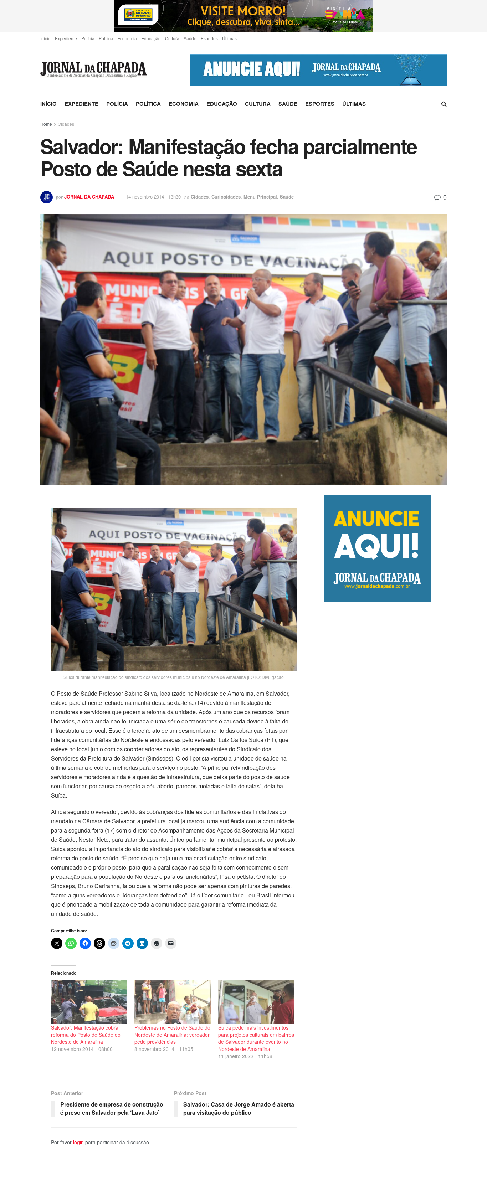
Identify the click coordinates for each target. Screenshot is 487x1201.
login (78, 1142)
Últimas (229, 38)
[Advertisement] (385, 901)
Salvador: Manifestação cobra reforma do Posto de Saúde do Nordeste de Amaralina (86, 1034)
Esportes (209, 38)
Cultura (172, 38)
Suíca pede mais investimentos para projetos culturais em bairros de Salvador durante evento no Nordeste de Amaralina (256, 1038)
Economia (127, 38)
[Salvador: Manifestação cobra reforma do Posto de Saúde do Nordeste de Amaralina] (89, 1002)
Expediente (66, 38)
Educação (151, 38)
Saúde (190, 38)
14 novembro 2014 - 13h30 (153, 196)
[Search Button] (444, 104)
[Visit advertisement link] (243, 16)
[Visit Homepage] (93, 70)
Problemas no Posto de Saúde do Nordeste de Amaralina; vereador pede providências (172, 1034)
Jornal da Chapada (89, 196)
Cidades (66, 124)
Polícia (87, 38)
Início (45, 38)
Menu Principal (260, 196)
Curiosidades (226, 196)
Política (106, 38)
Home (46, 124)
